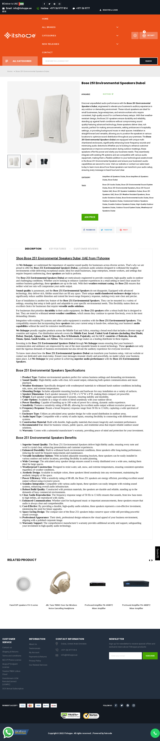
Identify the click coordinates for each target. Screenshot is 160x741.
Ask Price (90, 217)
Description (33, 248)
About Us (33, 644)
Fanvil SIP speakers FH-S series (24, 605)
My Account (34, 652)
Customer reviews (86, 248)
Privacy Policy (35, 661)
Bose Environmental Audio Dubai (135, 198)
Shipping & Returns (10, 652)
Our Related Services (38, 665)
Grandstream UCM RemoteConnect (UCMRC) (10, 681)
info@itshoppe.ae (69, 655)
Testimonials (34, 648)
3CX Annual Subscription (13, 689)
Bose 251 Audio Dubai (111, 185)
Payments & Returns (38, 657)
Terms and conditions (11, 656)
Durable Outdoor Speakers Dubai (121, 204)
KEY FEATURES (57, 248)
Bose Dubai (113, 180)
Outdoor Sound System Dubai (128, 208)
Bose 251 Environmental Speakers (121, 188)
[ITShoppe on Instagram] (59, 4)
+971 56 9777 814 (69, 650)
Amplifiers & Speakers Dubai (113, 177)
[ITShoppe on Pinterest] (54, 4)
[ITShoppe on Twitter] (49, 4)
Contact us (7, 647)
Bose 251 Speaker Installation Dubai (127, 191)
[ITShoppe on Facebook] (44, 4)
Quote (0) (157, 553)
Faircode (108, 733)
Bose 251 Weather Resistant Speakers (130, 194)
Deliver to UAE (11, 3)
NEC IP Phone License (11, 660)
